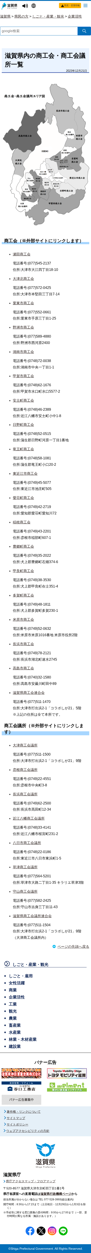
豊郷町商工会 (23, 546)
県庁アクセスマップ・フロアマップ (30, 1181)
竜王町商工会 (23, 449)
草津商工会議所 (25, 867)
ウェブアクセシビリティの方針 (27, 1131)
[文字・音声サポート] (25, 6)
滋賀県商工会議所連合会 (32, 916)
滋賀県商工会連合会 (29, 693)
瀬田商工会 (21, 254)
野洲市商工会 (23, 327)
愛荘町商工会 (23, 498)
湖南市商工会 (23, 352)
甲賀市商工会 (23, 376)
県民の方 (21, 16)
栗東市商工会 (23, 303)
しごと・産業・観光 (48, 16)
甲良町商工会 (23, 571)
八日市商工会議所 (27, 843)
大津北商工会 (23, 279)
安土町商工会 (23, 400)
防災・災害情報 (72, 5)
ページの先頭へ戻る (73, 946)
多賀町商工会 (23, 595)
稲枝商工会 (21, 522)
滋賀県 (5, 16)
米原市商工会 (23, 619)
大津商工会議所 (25, 745)
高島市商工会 (23, 668)
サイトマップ (16, 1118)
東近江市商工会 (25, 473)
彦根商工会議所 (25, 770)
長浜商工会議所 (25, 794)
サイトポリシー (17, 1124)
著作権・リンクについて (24, 1111)
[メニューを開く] (85, 5)
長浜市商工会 (23, 644)
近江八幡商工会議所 (29, 818)
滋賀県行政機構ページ (55, 1194)
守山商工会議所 (25, 891)
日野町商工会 (23, 425)
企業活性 (75, 16)
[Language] (34, 6)
